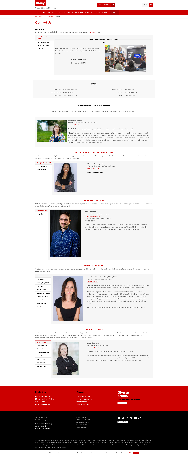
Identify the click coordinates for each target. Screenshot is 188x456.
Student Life (88, 12)
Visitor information (83, 396)
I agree (136, 453)
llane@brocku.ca (92, 281)
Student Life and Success (45, 8)
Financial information (42, 404)
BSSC (43, 12)
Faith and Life (51, 12)
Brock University (38, 16)
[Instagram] (127, 418)
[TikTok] (139, 418)
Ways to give (121, 403)
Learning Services (63, 12)
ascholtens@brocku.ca (94, 348)
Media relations (81, 402)
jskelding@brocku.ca (75, 125)
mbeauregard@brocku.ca (96, 168)
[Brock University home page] (40, 3)
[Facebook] (119, 418)
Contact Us (114, 12)
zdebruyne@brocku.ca (92, 216)
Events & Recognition (101, 12)
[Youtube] (135, 418)
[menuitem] (106, 5)
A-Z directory (122, 421)
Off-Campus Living (77, 12)
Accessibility (93, 32)
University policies (41, 426)
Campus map (40, 402)
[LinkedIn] (131, 418)
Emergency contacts (42, 396)
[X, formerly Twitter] (123, 418)
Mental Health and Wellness (45, 399)
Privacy (37, 428)
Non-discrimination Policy (43, 424)
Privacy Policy (128, 453)
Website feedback (82, 404)
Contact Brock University (85, 399)
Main (37, 12)
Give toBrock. (123, 394)
